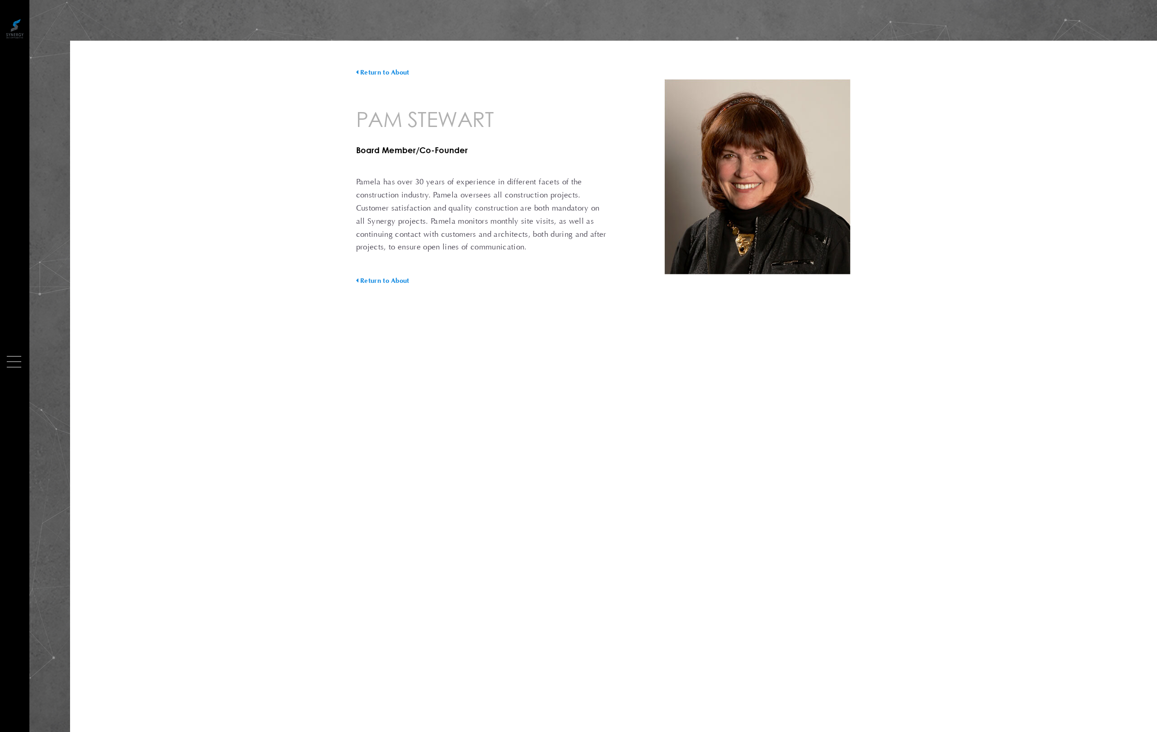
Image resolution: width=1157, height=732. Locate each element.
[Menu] (14, 361)
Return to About (383, 72)
